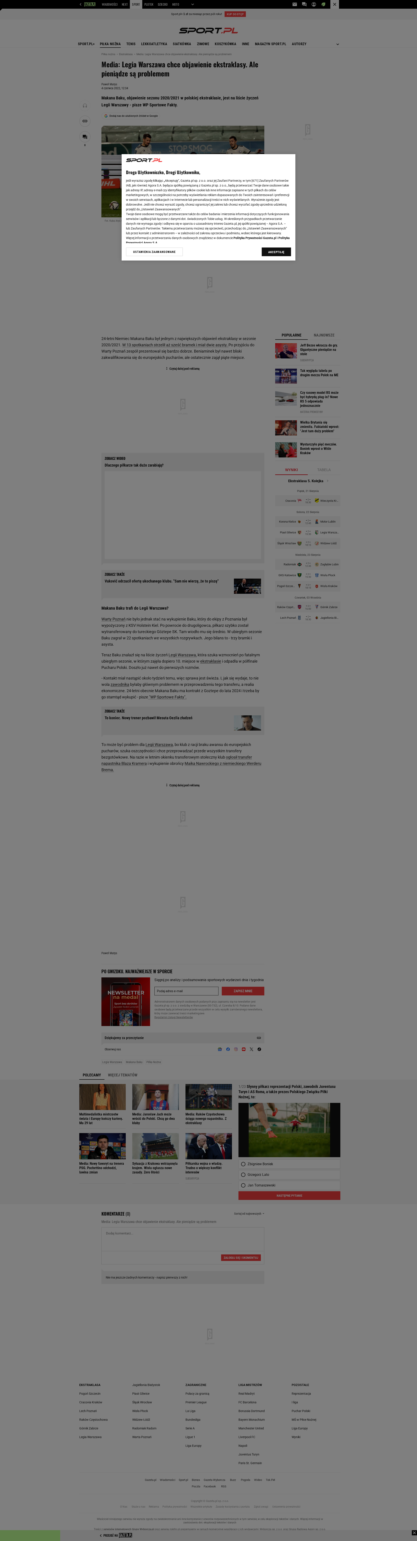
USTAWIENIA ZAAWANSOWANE (154, 252)
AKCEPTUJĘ (276, 252)
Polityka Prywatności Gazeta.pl (254, 238)
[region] (208, 207)
